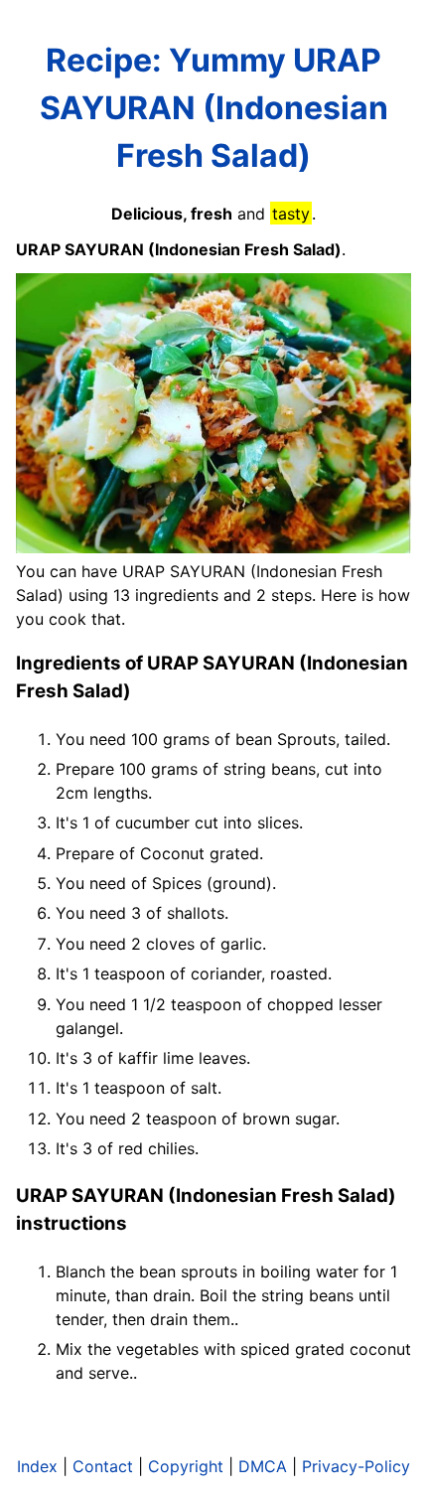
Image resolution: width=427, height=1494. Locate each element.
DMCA (262, 1466)
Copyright (185, 1466)
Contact (102, 1466)
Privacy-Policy (356, 1466)
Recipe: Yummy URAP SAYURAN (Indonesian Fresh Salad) (214, 108)
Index (37, 1466)
